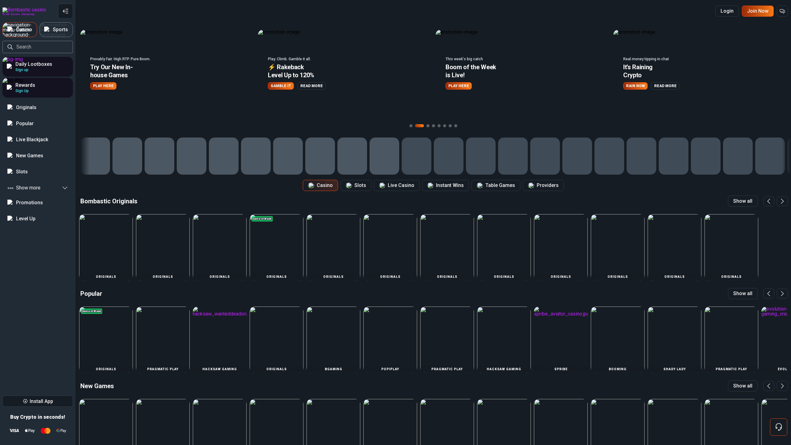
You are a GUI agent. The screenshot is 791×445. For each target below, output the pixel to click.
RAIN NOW (460, 86)
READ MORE (137, 86)
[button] (169, 73)
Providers (548, 185)
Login (727, 11)
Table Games (500, 185)
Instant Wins (450, 185)
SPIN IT (636, 86)
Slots (360, 185)
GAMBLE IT (106, 86)
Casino (325, 185)
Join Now (757, 11)
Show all (742, 201)
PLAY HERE (284, 86)
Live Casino (401, 185)
